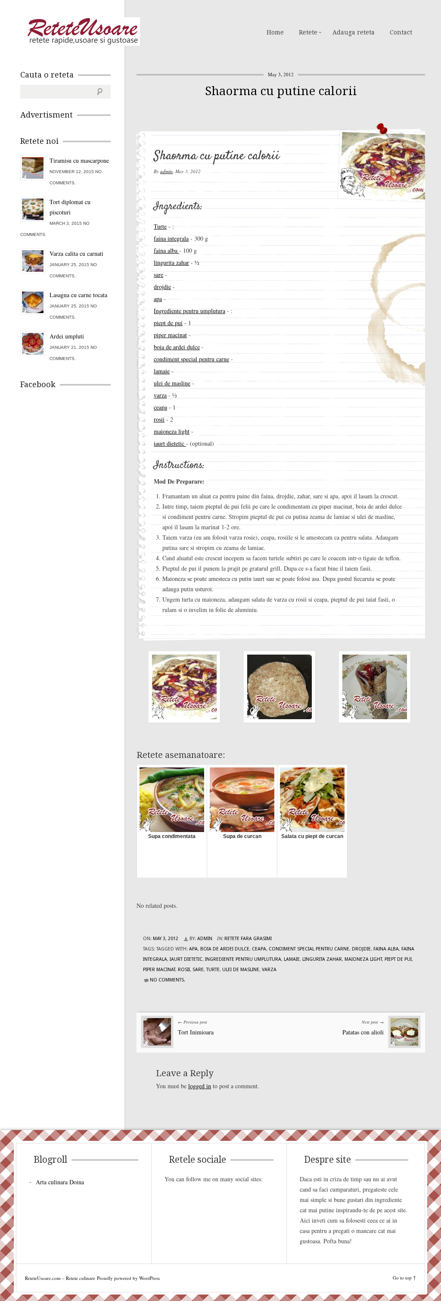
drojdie (162, 287)
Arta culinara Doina (60, 1182)
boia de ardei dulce (177, 347)
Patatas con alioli (363, 1032)
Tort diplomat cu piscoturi (70, 207)
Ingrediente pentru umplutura (189, 311)
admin (166, 171)
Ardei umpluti (67, 336)
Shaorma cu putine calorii (281, 91)
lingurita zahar (171, 262)
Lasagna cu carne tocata (78, 295)
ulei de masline (172, 383)
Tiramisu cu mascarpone (79, 160)
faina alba (166, 250)
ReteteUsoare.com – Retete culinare (82, 31)
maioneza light (171, 431)
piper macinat (170, 335)
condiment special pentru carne (191, 359)
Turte (160, 226)
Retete (308, 32)
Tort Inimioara (196, 1032)
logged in (199, 1086)
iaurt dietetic (170, 443)
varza (160, 395)
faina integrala (171, 238)
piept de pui (168, 323)
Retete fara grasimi (248, 938)
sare (158, 274)
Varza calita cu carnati (76, 253)
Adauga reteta (353, 32)
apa (158, 299)
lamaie (162, 371)
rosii (159, 419)
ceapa (160, 407)
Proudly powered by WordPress (128, 1278)
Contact (401, 32)
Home (275, 32)
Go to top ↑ (404, 1277)
